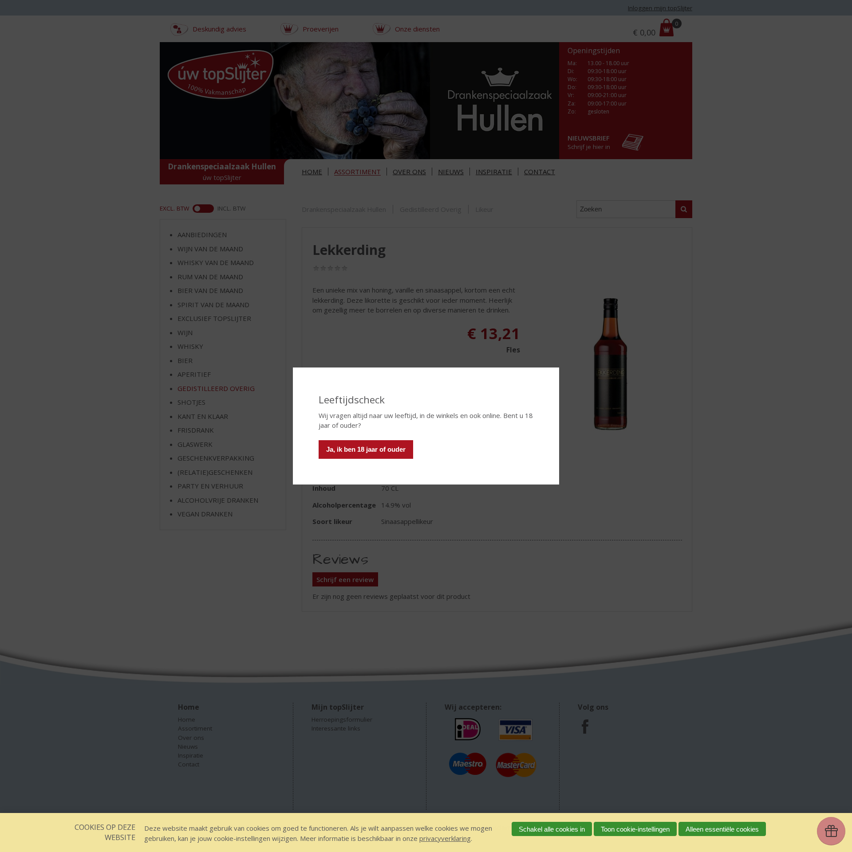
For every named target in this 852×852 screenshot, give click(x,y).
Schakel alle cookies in (552, 829)
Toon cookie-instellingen (635, 829)
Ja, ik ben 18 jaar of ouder (366, 449)
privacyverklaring (445, 838)
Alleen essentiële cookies (722, 829)
